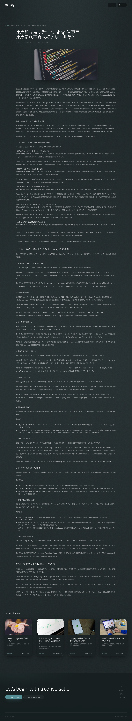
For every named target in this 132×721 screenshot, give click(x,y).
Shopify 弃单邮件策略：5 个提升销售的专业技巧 (81, 639)
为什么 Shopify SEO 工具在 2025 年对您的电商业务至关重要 (49, 641)
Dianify (9, 5)
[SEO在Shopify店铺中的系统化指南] (18, 627)
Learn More (25, 653)
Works (122, 690)
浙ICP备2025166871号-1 (121, 716)
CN (110, 5)
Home (121, 686)
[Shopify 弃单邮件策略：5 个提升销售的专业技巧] (81, 627)
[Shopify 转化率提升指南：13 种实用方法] (113, 627)
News (7, 25)
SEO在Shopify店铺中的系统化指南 (18, 639)
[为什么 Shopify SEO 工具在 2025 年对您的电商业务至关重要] (50, 627)
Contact (123, 697)
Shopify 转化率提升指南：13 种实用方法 (113, 639)
